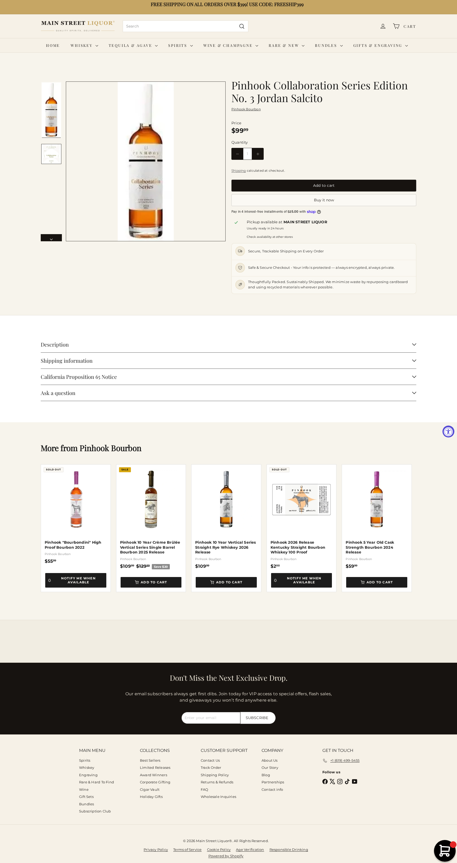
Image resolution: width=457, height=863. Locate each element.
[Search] (241, 26)
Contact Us (210, 760)
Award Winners (153, 775)
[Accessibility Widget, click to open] (448, 432)
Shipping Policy (215, 775)
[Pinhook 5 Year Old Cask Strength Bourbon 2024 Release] (377, 517)
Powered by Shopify (226, 856)
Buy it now (324, 200)
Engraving (88, 775)
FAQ (204, 789)
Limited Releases (155, 767)
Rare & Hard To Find (96, 782)
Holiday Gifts (151, 796)
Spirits (178, 45)
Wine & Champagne (228, 45)
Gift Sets (86, 796)
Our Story (270, 767)
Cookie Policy (219, 849)
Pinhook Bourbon (110, 448)
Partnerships (273, 782)
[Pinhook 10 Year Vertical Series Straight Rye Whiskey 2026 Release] (226, 517)
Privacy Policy (156, 849)
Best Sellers (150, 760)
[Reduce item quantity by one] (237, 154)
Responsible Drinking (288, 849)
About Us (270, 760)
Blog (266, 775)
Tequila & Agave (131, 45)
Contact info (272, 789)
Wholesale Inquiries (218, 796)
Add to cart (154, 582)
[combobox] (185, 26)
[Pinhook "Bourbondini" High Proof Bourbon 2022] (76, 514)
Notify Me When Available (78, 580)
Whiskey (82, 45)
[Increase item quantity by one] (258, 154)
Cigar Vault (149, 789)
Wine (84, 789)
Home (53, 45)
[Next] (51, 237)
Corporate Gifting (155, 782)
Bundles (327, 45)
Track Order (211, 767)
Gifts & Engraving (378, 45)
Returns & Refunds (217, 782)
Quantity (239, 142)
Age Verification (250, 849)
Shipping (238, 170)
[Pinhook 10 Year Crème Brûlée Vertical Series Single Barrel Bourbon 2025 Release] (151, 517)
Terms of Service (187, 849)
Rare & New (284, 45)
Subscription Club (95, 811)
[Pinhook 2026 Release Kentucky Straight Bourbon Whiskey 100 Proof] (301, 517)
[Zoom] (145, 161)
